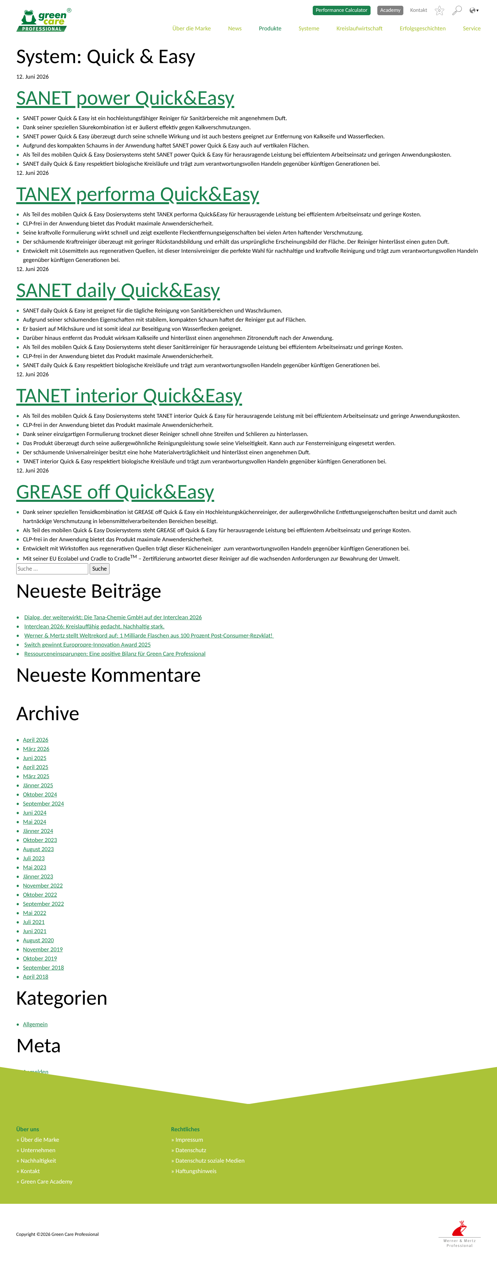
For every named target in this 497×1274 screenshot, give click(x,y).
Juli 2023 (34, 858)
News (235, 28)
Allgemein (35, 1024)
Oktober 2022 (40, 894)
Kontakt (418, 10)
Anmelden (35, 1072)
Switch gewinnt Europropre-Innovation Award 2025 (87, 644)
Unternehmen (38, 1150)
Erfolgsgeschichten (423, 28)
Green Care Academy (46, 1181)
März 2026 (36, 749)
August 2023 (38, 849)
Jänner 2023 (38, 876)
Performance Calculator (342, 10)
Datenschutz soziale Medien (209, 1160)
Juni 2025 (34, 758)
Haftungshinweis (195, 1171)
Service (472, 28)
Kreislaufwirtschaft (360, 28)
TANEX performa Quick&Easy (137, 194)
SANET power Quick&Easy (125, 97)
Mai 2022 (34, 913)
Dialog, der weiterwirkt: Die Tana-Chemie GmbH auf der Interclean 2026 (113, 617)
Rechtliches (185, 1129)
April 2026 (35, 739)
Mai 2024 (34, 821)
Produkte (270, 28)
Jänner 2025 (38, 785)
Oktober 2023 (40, 840)
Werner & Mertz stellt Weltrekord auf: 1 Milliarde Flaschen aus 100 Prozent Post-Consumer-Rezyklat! (149, 635)
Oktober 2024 (40, 794)
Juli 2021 (34, 922)
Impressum (189, 1139)
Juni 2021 (34, 931)
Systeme (309, 28)
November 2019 (43, 949)
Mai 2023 (34, 867)
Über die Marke (191, 28)
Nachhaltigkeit (38, 1160)
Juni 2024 (34, 812)
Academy (390, 10)
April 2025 (35, 767)
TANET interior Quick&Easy (129, 395)
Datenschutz (190, 1150)
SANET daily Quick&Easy (118, 290)
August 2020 (38, 940)
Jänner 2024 (38, 831)
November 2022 (43, 885)
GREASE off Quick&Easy (115, 491)
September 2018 (43, 967)
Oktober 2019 (40, 958)
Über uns (27, 1129)
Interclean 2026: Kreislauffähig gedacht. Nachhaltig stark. (94, 626)
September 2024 (43, 803)
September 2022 (43, 903)
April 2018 (35, 976)
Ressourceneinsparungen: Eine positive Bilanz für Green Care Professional (115, 653)
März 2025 (36, 776)
